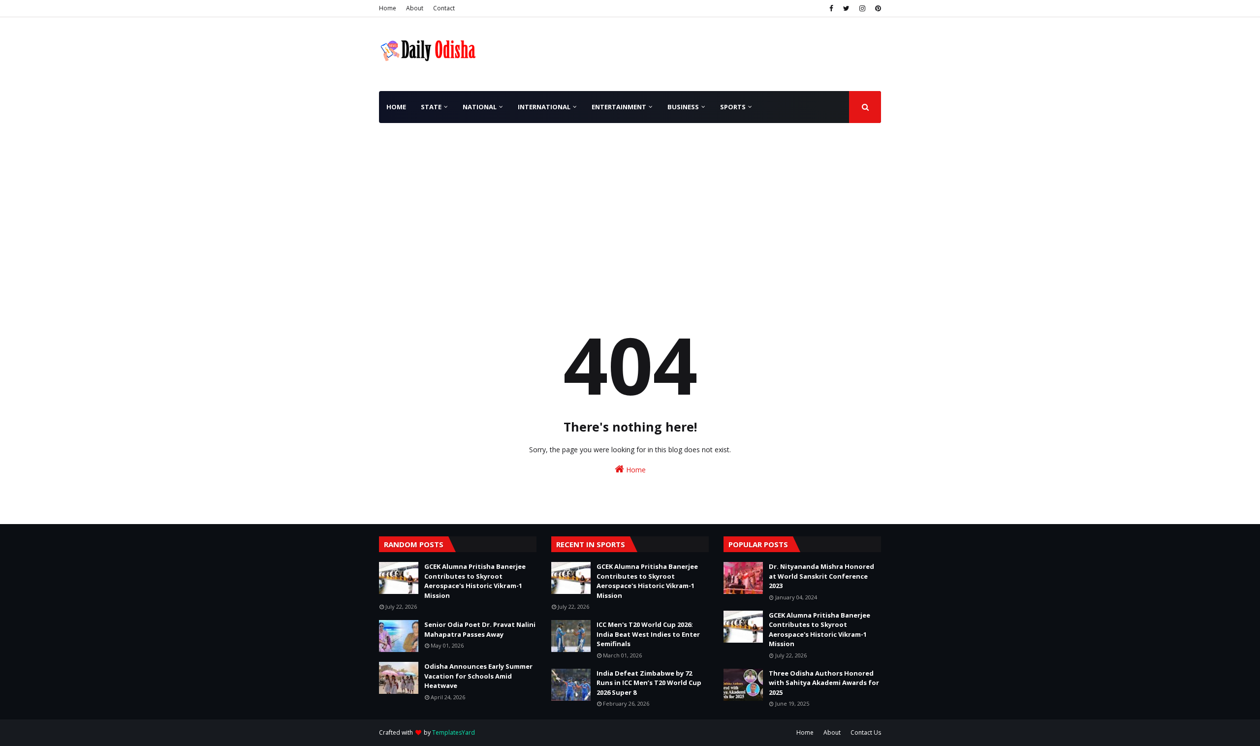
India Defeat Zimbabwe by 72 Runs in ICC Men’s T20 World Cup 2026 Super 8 (649, 683)
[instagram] (862, 8)
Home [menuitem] (396, 106)
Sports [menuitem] (733, 106)
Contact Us (865, 732)
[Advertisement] (630, 197)
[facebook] (831, 8)
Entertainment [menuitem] (619, 106)
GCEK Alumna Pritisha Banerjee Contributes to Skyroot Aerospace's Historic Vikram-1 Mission (475, 581)
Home (387, 8)
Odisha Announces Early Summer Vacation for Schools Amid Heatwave (478, 676)
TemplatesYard (453, 732)
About (414, 8)
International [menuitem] (544, 106)
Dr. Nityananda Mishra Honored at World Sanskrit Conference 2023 (821, 576)
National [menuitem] (480, 106)
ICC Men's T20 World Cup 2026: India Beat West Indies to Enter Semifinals (648, 634)
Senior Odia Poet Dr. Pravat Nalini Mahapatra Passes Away (480, 629)
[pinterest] (877, 8)
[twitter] (846, 8)
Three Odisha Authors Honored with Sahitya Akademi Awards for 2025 (824, 683)
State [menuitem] (431, 106)
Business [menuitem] (683, 106)
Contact (444, 8)
